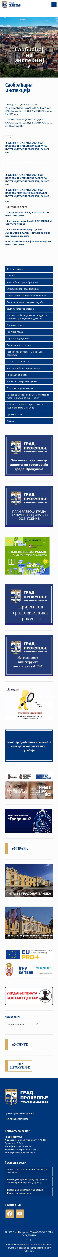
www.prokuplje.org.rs (25, 1152)
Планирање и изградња (19, 345)
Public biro (29, 1250)
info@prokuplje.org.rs (26, 1149)
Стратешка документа (18, 338)
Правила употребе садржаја (19, 1113)
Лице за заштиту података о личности (26, 295)
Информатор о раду (17, 374)
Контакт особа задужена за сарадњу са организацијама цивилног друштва (27, 317)
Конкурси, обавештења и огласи (23, 368)
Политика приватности (16, 1118)
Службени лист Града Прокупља (23, 288)
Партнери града (15, 331)
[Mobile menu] (54, 4)
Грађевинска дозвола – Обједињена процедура (25, 353)
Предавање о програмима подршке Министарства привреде (25, 1191)
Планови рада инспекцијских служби (25, 302)
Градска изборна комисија (20, 388)
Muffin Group (14, 1247)
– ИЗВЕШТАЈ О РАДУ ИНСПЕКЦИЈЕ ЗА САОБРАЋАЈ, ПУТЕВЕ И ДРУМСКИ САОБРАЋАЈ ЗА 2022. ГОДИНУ (28, 122)
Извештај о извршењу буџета (22, 381)
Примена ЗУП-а (14, 414)
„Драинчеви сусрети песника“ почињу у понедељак (27, 1171)
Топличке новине (15, 325)
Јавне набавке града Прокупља (22, 282)
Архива (10, 421)
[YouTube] (31, 1239)
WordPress (23, 1244)
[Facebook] (27, 1239)
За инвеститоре (15, 269)
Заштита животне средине (20, 308)
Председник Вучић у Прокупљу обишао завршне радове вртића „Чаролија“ (27, 1181)
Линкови (11, 275)
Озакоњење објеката (18, 361)
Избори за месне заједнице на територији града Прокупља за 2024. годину (28, 396)
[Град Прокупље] (12, 4)
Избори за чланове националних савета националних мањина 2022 (27, 406)
